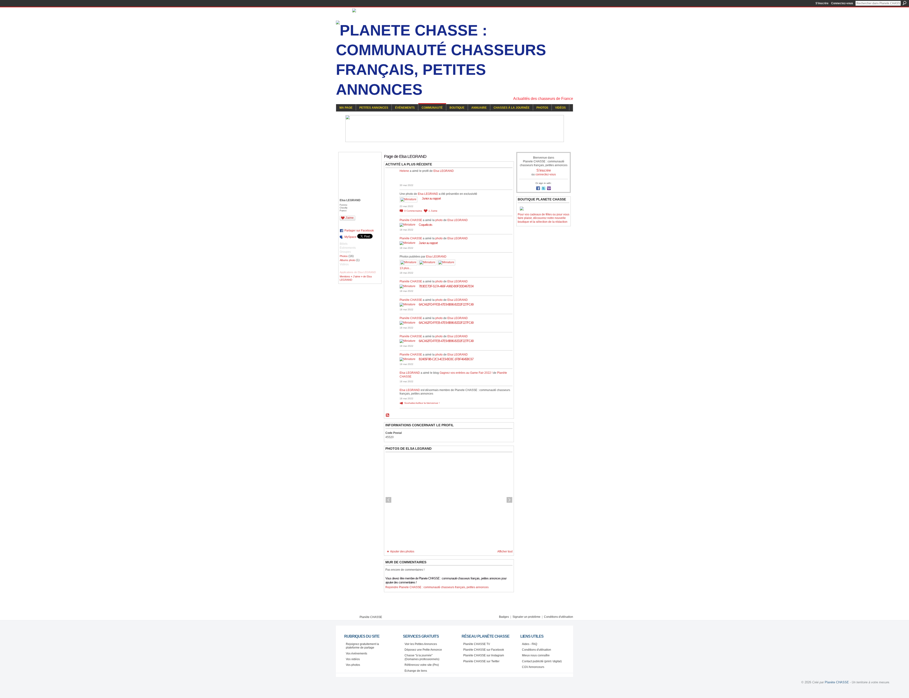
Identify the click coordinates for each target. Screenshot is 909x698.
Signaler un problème (526, 616)
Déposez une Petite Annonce (423, 649)
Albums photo (347, 260)
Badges (504, 616)
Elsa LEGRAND (443, 171)
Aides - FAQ (529, 644)
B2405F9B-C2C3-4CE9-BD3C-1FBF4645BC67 (446, 359)
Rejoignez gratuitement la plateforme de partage (362, 645)
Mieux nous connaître (536, 655)
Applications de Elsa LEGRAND (358, 272)
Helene (404, 171)
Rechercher (904, 3)
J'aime (349, 217)
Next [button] (509, 500)
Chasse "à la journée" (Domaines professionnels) (422, 657)
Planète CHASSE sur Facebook (483, 649)
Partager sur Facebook (359, 230)
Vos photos (353, 665)
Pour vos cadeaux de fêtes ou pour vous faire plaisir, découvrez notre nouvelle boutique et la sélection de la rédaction (543, 218)
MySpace (350, 237)
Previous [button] (388, 500)
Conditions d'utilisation (558, 616)
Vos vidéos (353, 659)
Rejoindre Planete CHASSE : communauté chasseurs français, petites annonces (437, 587)
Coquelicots (425, 225)
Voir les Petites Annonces (421, 644)
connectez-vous (545, 174)
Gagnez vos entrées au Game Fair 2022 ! (466, 372)
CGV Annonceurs (533, 667)
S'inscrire (822, 3)
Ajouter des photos (402, 551)
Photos (344, 256)
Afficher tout (504, 551)
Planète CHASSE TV (476, 644)
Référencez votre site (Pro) (422, 665)
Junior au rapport (431, 198)
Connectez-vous (842, 3)
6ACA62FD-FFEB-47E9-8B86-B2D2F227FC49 (446, 304)
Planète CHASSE (411, 220)
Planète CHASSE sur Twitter (481, 661)
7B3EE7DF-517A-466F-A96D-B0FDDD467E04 (446, 286)
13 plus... (405, 268)
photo (439, 220)
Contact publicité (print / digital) (542, 661)
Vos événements (356, 653)
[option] (448, 500)
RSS (388, 415)
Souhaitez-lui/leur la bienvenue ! (422, 403)
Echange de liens (416, 670)
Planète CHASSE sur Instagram (483, 655)
